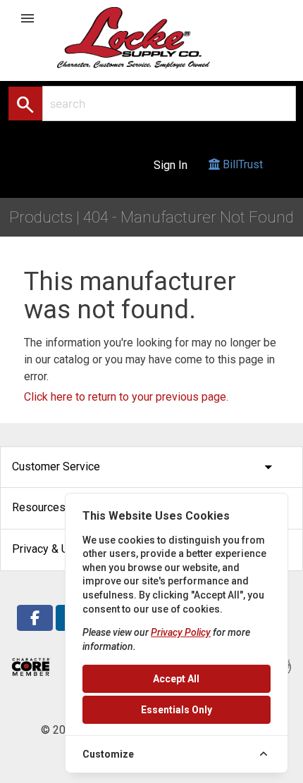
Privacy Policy (181, 632)
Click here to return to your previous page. (126, 396)
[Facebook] (35, 618)
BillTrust (241, 164)
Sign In (170, 165)
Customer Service (145, 467)
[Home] (149, 37)
